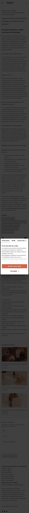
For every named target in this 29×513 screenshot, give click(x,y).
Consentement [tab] (5, 240)
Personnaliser (13, 271)
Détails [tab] (13, 240)
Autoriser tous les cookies (14, 266)
